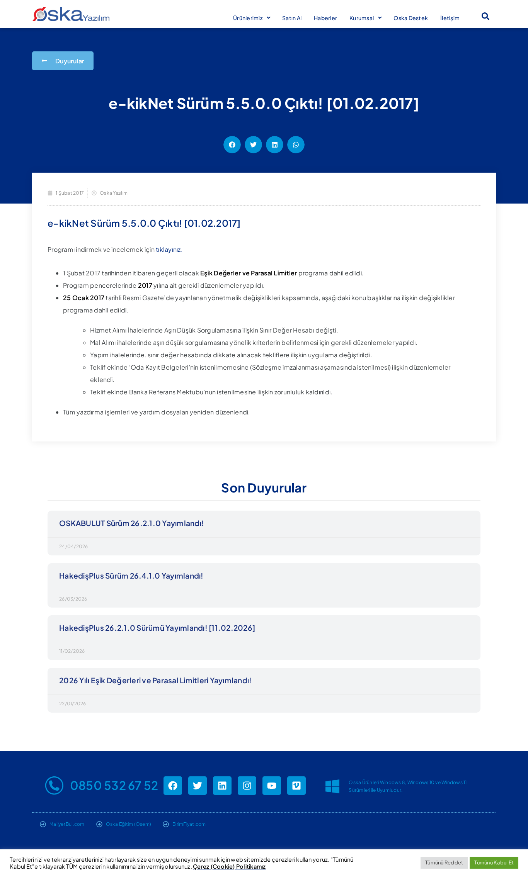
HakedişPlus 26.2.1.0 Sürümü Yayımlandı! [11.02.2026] (157, 627)
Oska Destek (410, 17)
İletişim (450, 17)
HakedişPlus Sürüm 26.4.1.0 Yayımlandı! (131, 575)
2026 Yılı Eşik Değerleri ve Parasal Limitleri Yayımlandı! (155, 680)
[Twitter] (197, 785)
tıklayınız (168, 249)
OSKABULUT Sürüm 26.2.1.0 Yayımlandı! (131, 523)
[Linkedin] (222, 785)
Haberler (325, 17)
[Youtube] (271, 785)
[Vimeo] (296, 785)
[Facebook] (173, 785)
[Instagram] (247, 785)
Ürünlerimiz (247, 17)
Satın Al (291, 17)
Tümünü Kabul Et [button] (494, 862)
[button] (485, 16)
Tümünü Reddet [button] (444, 862)
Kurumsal (361, 17)
